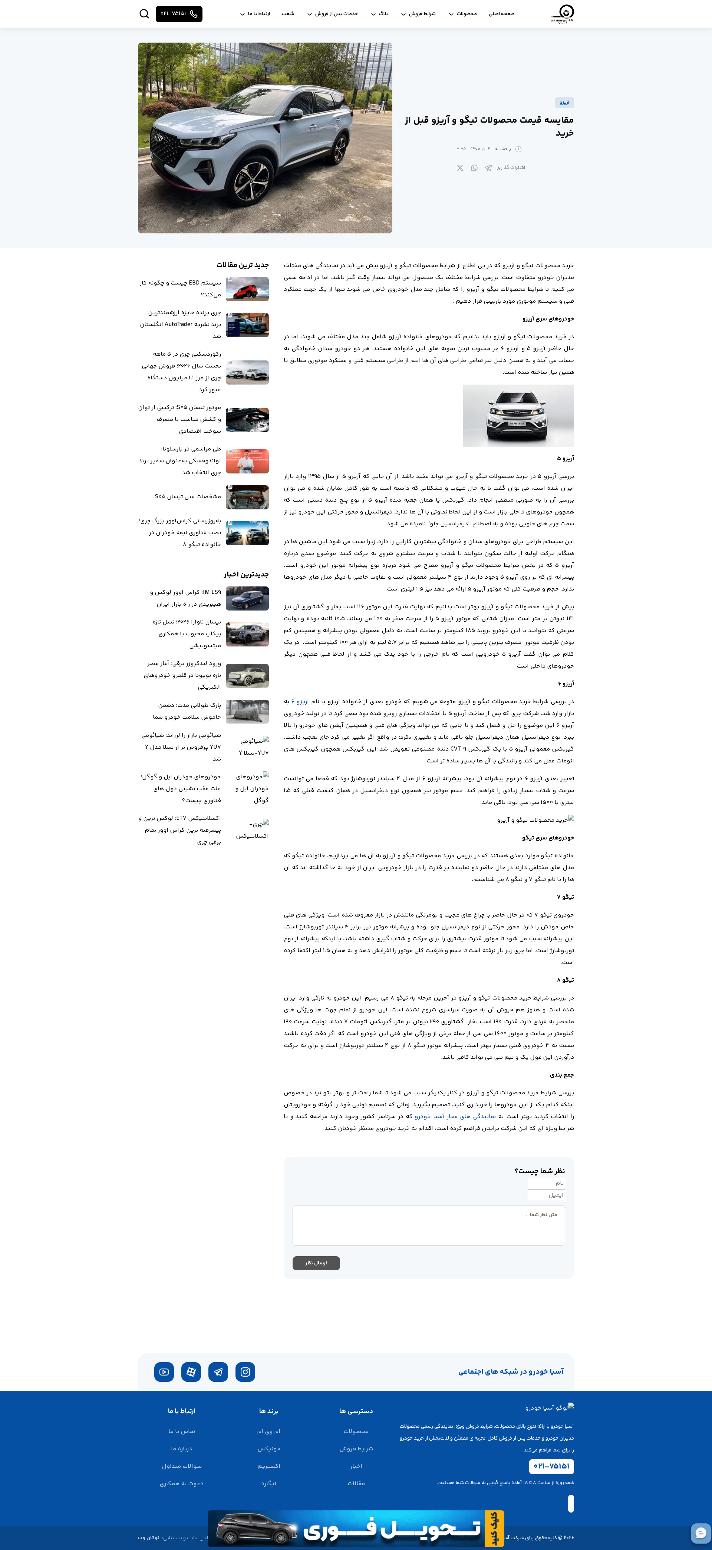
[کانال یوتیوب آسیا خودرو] (164, 1372)
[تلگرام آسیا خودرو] (218, 1372)
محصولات (356, 1431)
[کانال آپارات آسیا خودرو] (191, 1372)
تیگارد (268, 1484)
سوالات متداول (182, 1466)
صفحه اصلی (502, 14)
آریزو (565, 103)
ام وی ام (268, 1431)
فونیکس (268, 1449)
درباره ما (181, 1449)
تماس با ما (181, 1431)
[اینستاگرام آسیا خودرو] (245, 1372)
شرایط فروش (356, 1449)
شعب (288, 14)
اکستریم (268, 1466)
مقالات (356, 1484)
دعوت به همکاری (181, 1484)
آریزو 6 (300, 701)
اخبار (356, 1466)
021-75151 (552, 1466)
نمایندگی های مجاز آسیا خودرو (455, 1116)
